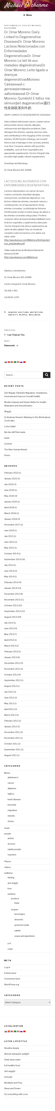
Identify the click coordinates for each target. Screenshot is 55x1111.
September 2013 (12, 611)
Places (7, 861)
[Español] (8, 362)
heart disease (14, 799)
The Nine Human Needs (15, 449)
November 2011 (12, 738)
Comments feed (12, 978)
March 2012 (10, 715)
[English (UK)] (5, 362)
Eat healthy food (12, 1065)
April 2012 (9, 709)
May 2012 (9, 703)
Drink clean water (12, 1059)
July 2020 (9, 484)
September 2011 (12, 749)
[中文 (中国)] (24, 362)
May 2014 (9, 576)
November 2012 (12, 669)
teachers (12, 854)
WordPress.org (11, 984)
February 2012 (11, 721)
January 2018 (10, 519)
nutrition (36, 312)
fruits (16, 903)
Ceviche (8, 444)
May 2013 (9, 634)
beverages (19, 914)
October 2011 (11, 743)
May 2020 (9, 496)
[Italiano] (18, 362)
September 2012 (12, 680)
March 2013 (10, 646)
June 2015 (9, 542)
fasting (11, 877)
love (10, 888)
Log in (7, 967)
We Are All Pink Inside (14, 432)
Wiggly (7, 411)
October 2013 (11, 605)
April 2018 (9, 507)
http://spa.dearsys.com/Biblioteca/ (21, 257)
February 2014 (11, 582)
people (23, 315)
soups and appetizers (24, 936)
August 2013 (10, 617)
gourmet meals (21, 925)
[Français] (12, 362)
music (7, 828)
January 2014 (10, 588)
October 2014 (11, 553)
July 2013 (8, 623)
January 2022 (10, 478)
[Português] (15, 362)
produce (15, 898)
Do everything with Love (16, 1094)
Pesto (7, 455)
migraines (12, 810)
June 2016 (9, 530)
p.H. (9, 943)
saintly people (14, 849)
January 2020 (10, 501)
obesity (13, 315)
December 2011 (12, 732)
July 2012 (8, 692)
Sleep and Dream (12, 1088)
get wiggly (13, 883)
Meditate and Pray (13, 1083)
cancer (12, 312)
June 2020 (9, 490)
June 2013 (9, 628)
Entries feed (10, 973)
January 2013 (10, 657)
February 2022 (11, 473)
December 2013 (12, 594)
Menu (29, 15)
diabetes (12, 788)
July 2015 (8, 536)
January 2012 (10, 726)
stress (11, 821)
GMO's (11, 794)
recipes (14, 909)
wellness (35, 315)
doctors (23, 312)
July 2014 (8, 565)
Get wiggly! (9, 1071)
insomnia (12, 805)
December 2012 (12, 663)
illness (7, 773)
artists (11, 838)
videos (7, 867)
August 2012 (10, 686)
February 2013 (11, 651)
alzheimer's (13, 777)
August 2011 (10, 755)
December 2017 (12, 524)
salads (17, 930)
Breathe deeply (11, 1048)
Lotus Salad (10, 426)
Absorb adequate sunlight (16, 1054)
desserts (18, 919)
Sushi (6, 438)
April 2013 (9, 640)
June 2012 (9, 697)
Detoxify (8, 1077)
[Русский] (21, 362)
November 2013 (12, 599)
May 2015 (9, 548)
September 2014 (12, 559)
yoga (10, 949)
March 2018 (10, 513)
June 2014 (9, 571)
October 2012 (11, 674)
